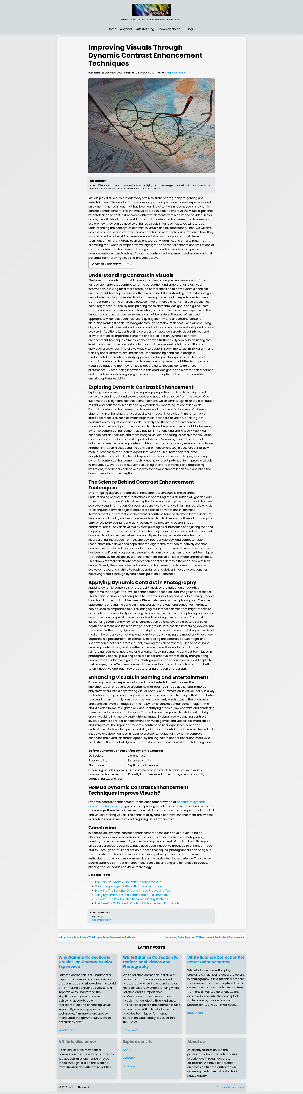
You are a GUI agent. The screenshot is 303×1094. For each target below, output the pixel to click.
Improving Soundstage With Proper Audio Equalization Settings (98, 937)
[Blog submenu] (194, 29)
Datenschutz (223, 1087)
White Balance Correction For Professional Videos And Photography (151, 962)
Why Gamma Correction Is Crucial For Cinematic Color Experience (85, 962)
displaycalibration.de (79, 1087)
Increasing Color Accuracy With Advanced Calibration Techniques (203, 937)
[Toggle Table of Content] (127, 264)
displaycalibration (176, 72)
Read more (66, 1030)
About (127, 1050)
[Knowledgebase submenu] (182, 29)
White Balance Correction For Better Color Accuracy (215, 959)
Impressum (238, 1087)
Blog (190, 29)
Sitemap (129, 1066)
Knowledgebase (169, 29)
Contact (129, 1058)
